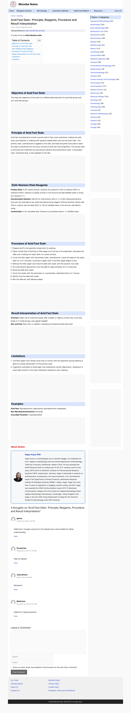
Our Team (14, 680)
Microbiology (42, 11)
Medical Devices (96, 90)
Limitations (16, 57)
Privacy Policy (54, 684)
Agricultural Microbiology (99, 21)
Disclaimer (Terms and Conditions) (62, 691)
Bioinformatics (95, 38)
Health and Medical (81, 11)
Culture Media (95, 55)
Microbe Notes (28, 4)
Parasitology (95, 103)
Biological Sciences (24, 11)
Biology (93, 42)
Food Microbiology (97, 73)
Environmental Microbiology (101, 66)
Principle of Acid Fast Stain (22, 46)
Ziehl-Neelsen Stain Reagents (22, 49)
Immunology (95, 83)
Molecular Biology (97, 96)
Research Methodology (99, 114)
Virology (93, 124)
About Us (14, 687)
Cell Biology (94, 52)
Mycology (94, 100)
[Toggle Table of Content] (38, 40)
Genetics (93, 76)
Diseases (93, 62)
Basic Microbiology (97, 28)
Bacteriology (95, 25)
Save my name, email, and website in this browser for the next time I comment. (45, 667)
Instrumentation (96, 86)
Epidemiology (95, 69)
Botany (93, 49)
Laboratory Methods (60, 11)
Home (11, 11)
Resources (98, 11)
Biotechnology (95, 45)
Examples (15, 59)
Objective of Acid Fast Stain (22, 43)
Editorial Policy (54, 680)
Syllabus (93, 120)
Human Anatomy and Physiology (103, 79)
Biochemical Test (96, 31)
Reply (16, 536)
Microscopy (94, 93)
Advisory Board (17, 684)
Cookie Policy (54, 687)
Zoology (93, 127)
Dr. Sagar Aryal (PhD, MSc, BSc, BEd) (34, 30)
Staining (20, 16)
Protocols (94, 110)
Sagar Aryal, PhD (33, 454)
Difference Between (98, 59)
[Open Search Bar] (118, 11)
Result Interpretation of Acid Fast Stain (26, 54)
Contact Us (15, 691)
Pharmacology (95, 107)
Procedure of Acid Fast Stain (22, 51)
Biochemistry (95, 35)
